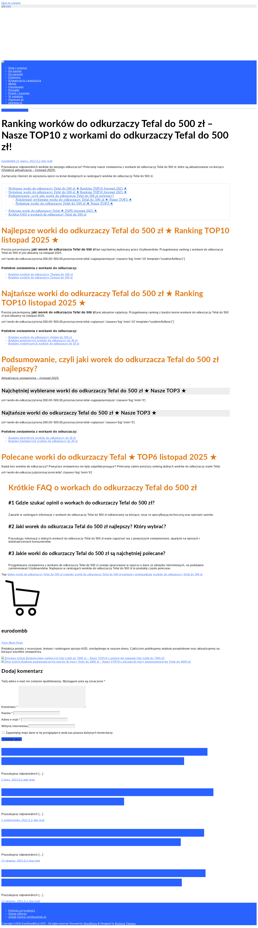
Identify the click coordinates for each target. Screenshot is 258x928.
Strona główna (17, 913)
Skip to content (11, 2)
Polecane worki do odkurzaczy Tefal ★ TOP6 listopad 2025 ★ (53, 210)
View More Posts (12, 642)
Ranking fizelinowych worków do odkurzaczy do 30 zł (43, 440)
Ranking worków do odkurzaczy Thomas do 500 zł (40, 274)
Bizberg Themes (125, 923)
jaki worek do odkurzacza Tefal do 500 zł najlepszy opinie (106, 574)
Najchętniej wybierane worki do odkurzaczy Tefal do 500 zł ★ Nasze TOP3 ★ (74, 199)
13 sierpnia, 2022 (12, 901)
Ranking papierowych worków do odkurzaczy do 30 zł (42, 340)
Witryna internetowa (14, 726)
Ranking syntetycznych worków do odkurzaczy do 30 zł (43, 343)
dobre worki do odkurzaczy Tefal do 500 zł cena (38, 574)
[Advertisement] (129, 34)
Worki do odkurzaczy (14, 110)
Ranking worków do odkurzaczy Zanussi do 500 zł (40, 277)
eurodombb (8, 160)
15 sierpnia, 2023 (12, 860)
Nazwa (7, 713)
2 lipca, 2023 (10, 779)
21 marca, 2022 (26, 160)
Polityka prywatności (21, 910)
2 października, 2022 (15, 820)
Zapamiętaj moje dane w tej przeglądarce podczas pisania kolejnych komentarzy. (59, 732)
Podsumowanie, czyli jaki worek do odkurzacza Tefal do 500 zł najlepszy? (61, 195)
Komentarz (9, 706)
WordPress (90, 923)
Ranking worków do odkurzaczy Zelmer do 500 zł (40, 337)
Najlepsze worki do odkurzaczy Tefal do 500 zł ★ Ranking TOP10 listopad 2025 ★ (68, 188)
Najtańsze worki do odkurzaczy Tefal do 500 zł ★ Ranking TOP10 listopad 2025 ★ (68, 192)
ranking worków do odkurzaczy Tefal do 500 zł (173, 574)
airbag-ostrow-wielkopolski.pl (27, 916)
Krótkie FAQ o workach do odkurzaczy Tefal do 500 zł (47, 214)
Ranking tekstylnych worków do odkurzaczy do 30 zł (42, 437)
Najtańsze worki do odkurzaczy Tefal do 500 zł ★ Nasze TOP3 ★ (64, 203)
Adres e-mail (10, 719)
